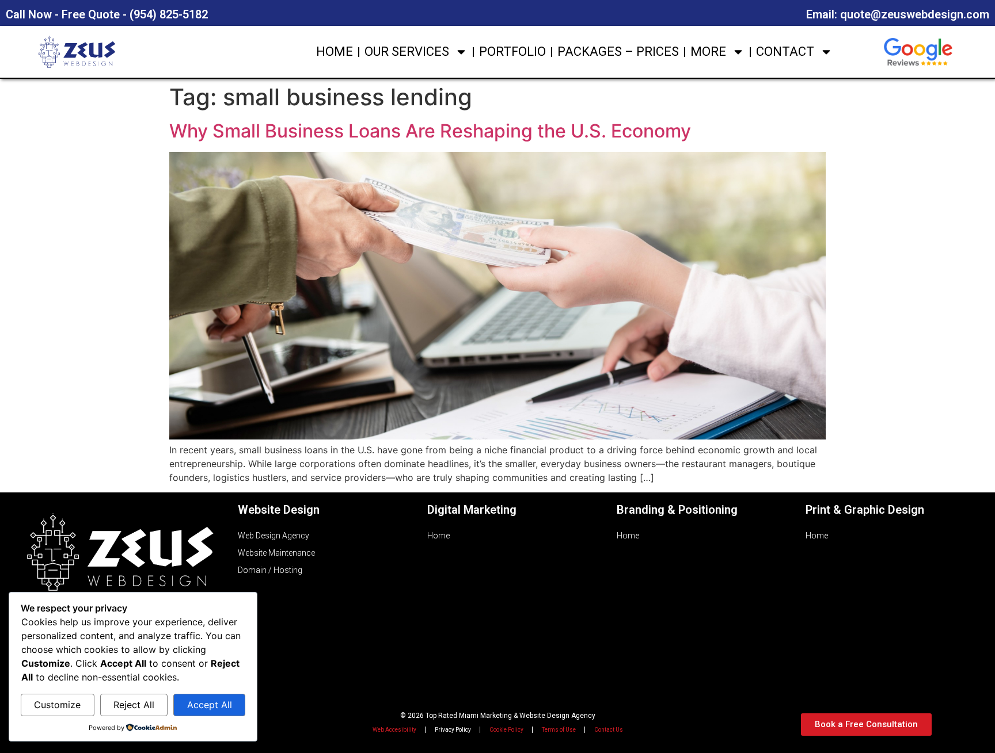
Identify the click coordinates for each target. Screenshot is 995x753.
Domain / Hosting (270, 570)
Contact (785, 51)
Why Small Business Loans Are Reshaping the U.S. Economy (430, 131)
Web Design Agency (273, 535)
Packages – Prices (618, 51)
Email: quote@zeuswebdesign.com (897, 14)
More (708, 51)
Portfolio (512, 51)
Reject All (133, 704)
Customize (57, 704)
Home (334, 51)
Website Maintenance (276, 552)
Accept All (209, 704)
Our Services (406, 51)
